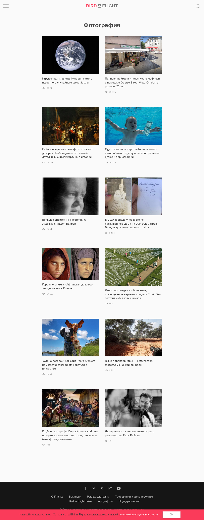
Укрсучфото (105, 501)
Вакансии (75, 496)
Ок (171, 514)
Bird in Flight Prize (80, 501)
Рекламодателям (98, 496)
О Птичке (57, 496)
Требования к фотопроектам (134, 496)
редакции (138, 509)
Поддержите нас (129, 501)
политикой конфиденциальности (138, 514)
